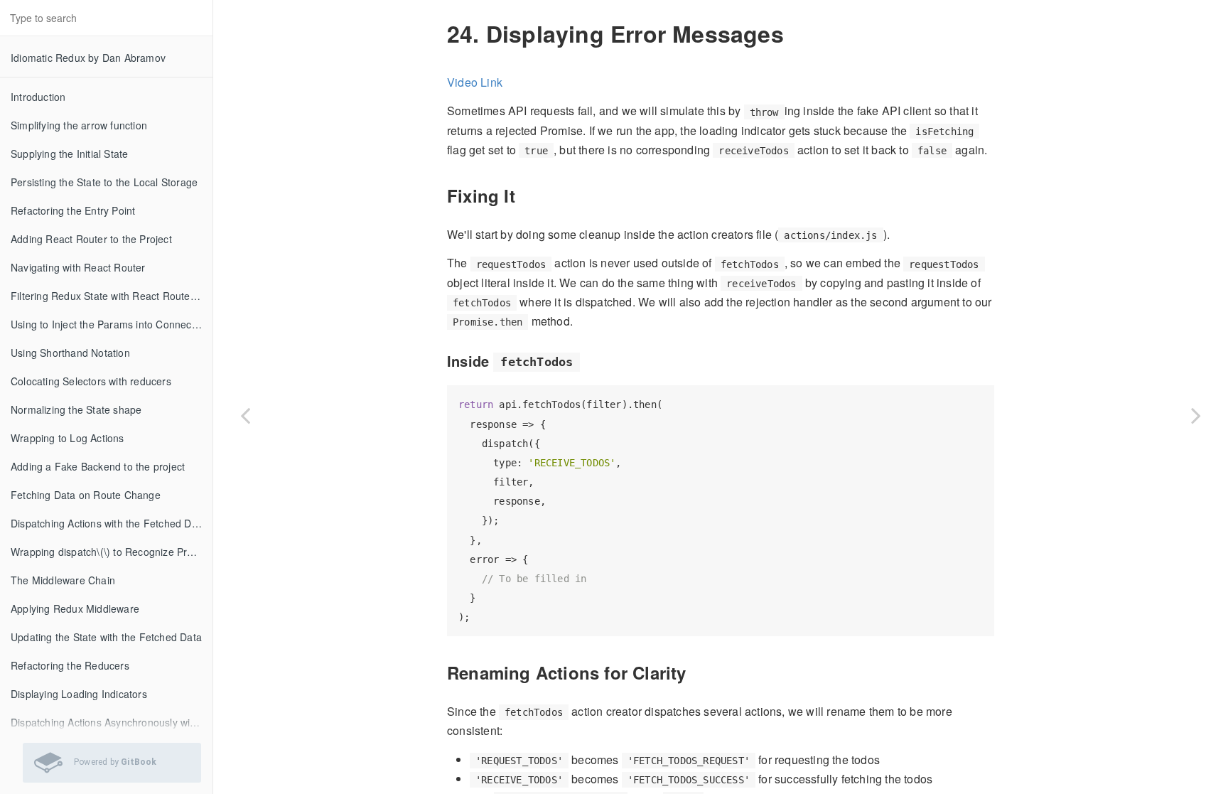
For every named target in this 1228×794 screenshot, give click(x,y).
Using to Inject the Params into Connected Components (111, 324)
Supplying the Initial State (69, 153)
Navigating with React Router (78, 267)
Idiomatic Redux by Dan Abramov (88, 57)
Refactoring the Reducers (70, 665)
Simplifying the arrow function (79, 125)
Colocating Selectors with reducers (91, 381)
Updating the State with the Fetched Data (106, 637)
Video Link (474, 82)
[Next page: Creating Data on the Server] (1196, 415)
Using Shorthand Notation (70, 352)
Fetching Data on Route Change (86, 495)
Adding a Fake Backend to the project (98, 466)
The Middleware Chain (63, 580)
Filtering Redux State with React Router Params (111, 296)
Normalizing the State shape (76, 409)
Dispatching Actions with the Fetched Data (108, 523)
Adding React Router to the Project (91, 239)
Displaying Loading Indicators (79, 694)
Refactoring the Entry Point (73, 210)
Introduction (38, 97)
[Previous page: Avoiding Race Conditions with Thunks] (245, 415)
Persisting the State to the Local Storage (104, 182)
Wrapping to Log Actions (67, 438)
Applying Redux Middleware (75, 608)
